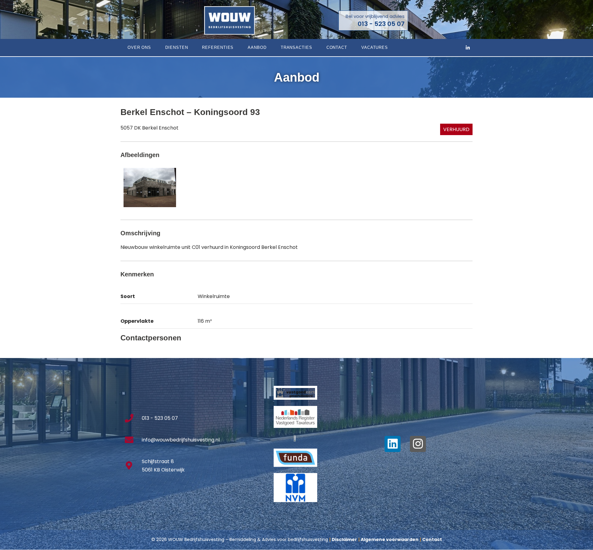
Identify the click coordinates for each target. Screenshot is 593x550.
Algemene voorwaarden (389, 539)
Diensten (176, 47)
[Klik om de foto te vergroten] (150, 187)
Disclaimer (344, 539)
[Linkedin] (393, 444)
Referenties (217, 47)
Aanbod (257, 47)
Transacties (296, 47)
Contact (336, 47)
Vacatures (374, 47)
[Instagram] (418, 444)
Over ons (139, 47)
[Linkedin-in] (468, 47)
